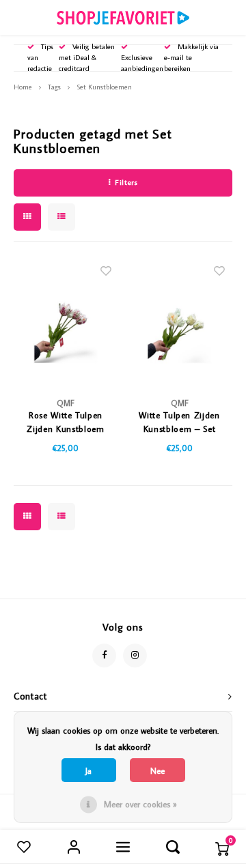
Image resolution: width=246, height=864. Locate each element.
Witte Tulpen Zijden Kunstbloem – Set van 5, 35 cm (179, 422)
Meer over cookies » (140, 803)
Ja (88, 770)
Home (23, 86)
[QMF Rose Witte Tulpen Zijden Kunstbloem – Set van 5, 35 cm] (66, 321)
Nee (157, 770)
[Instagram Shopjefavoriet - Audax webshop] (135, 655)
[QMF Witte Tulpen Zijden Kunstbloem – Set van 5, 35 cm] (179, 321)
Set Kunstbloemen (104, 86)
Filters (126, 182)
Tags (54, 86)
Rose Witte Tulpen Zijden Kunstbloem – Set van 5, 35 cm (66, 422)
